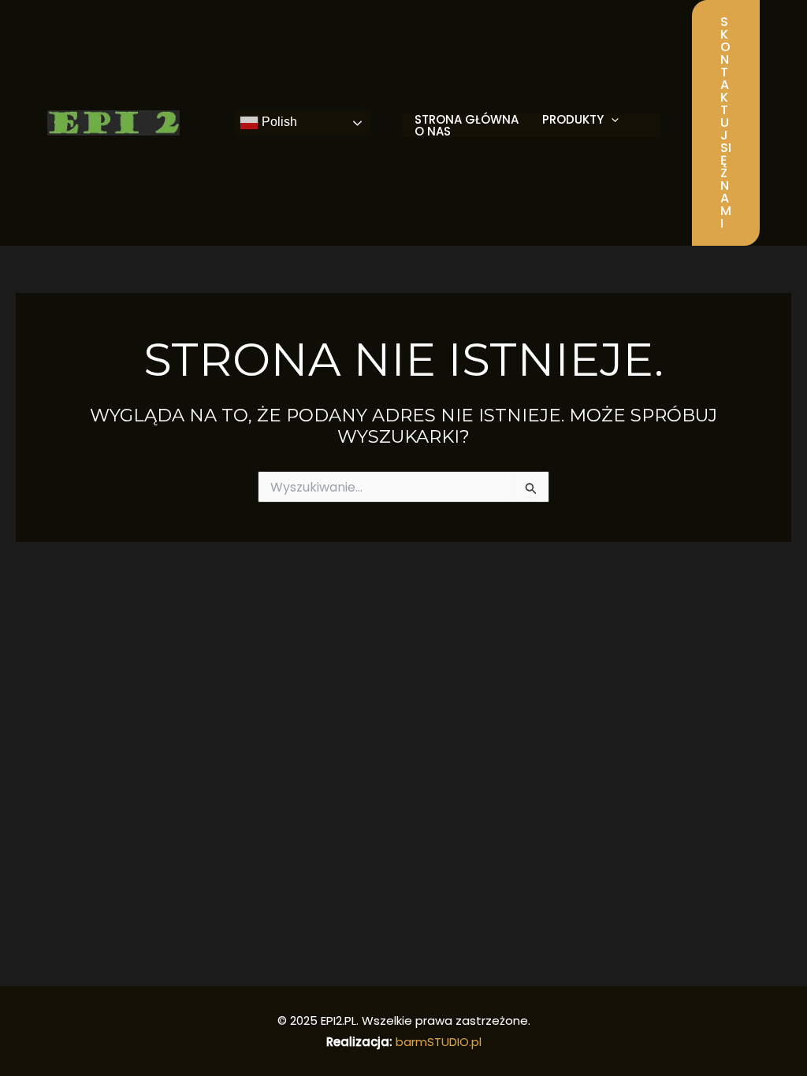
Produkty (573, 119)
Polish (277, 121)
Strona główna (467, 119)
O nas (433, 131)
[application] (611, 119)
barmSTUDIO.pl (439, 1041)
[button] (726, 123)
